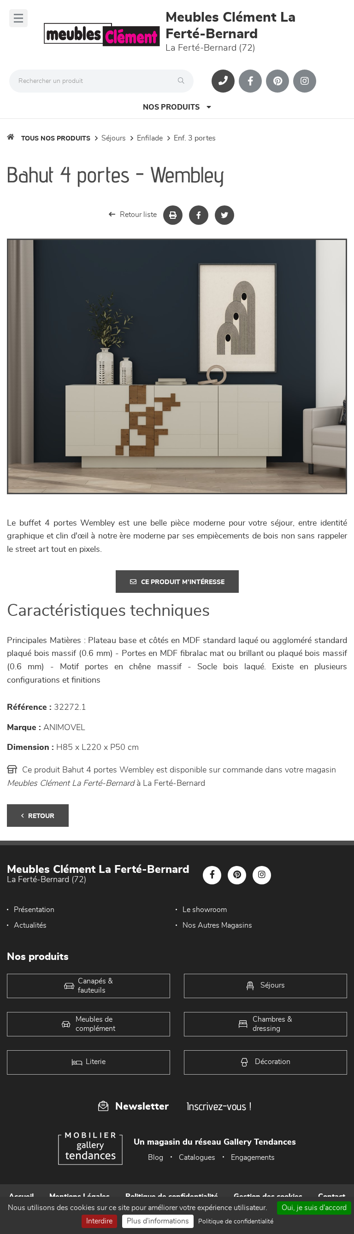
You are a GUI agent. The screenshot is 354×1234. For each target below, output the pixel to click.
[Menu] (18, 18)
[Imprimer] (173, 215)
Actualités (30, 925)
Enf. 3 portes (195, 138)
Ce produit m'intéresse (182, 582)
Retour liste (138, 214)
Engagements (253, 1157)
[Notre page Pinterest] (277, 81)
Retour (41, 816)
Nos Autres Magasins (217, 925)
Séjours (113, 138)
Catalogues (197, 1157)
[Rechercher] (183, 81)
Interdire (99, 1221)
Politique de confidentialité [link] (235, 1221)
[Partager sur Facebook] (198, 215)
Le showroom (205, 909)
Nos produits (171, 107)
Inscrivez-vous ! (219, 1106)
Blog (155, 1157)
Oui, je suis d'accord (314, 1207)
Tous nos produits (55, 138)
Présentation (34, 909)
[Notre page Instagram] (304, 81)
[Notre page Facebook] (250, 81)
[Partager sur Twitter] (224, 215)
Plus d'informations (158, 1221)
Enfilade (150, 138)
